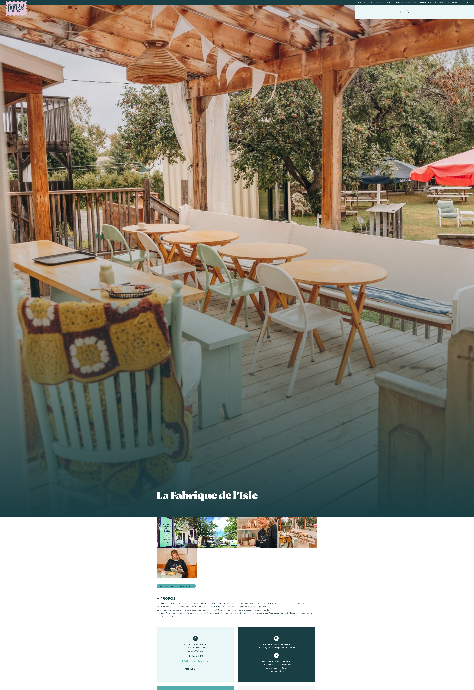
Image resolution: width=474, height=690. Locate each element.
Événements (425, 3)
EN (401, 12)
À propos (439, 3)
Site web (190, 669)
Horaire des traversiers (405, 3)
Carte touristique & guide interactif (374, 3)
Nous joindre (452, 3)
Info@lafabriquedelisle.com (195, 661)
